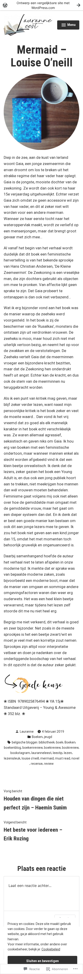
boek (59, 742)
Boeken (37, 737)
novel (75, 758)
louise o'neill (30, 758)
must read (62, 758)
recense (37, 763)
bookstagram (20, 753)
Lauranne (27, 731)
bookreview (70, 747)
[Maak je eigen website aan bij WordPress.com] (41, 5)
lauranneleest (41, 753)
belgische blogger (24, 742)
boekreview (52, 747)
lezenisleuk (12, 758)
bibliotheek (47, 742)
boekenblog (12, 747)
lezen (68, 753)
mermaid (47, 758)
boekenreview (32, 747)
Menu (68, 25)
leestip (57, 753)
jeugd (48, 737)
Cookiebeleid (51, 949)
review (48, 763)
